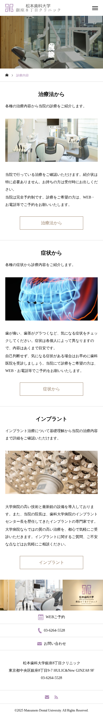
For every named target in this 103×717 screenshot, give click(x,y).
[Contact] (47, 697)
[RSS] (56, 697)
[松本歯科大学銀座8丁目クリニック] (32, 8)
